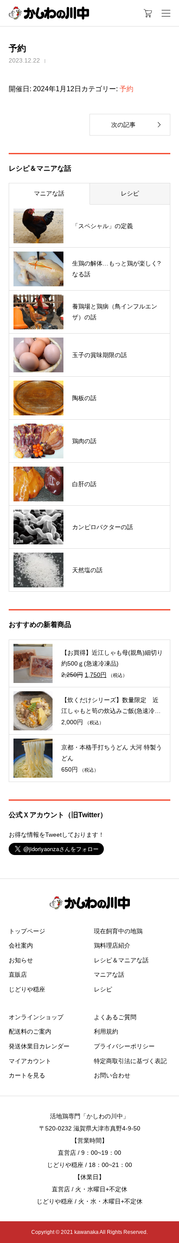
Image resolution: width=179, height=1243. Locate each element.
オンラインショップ (36, 1017)
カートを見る (27, 1075)
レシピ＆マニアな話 (121, 960)
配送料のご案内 (30, 1031)
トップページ (27, 931)
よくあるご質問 (115, 1017)
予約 (126, 89)
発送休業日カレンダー (39, 1046)
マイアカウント (30, 1060)
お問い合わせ (112, 1075)
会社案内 (21, 945)
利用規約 (106, 1031)
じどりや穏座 (27, 989)
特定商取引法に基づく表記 (130, 1060)
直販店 (18, 974)
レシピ (130, 193)
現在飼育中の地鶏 (118, 931)
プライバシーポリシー (124, 1046)
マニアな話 (49, 193)
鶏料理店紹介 (112, 945)
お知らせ (21, 960)
